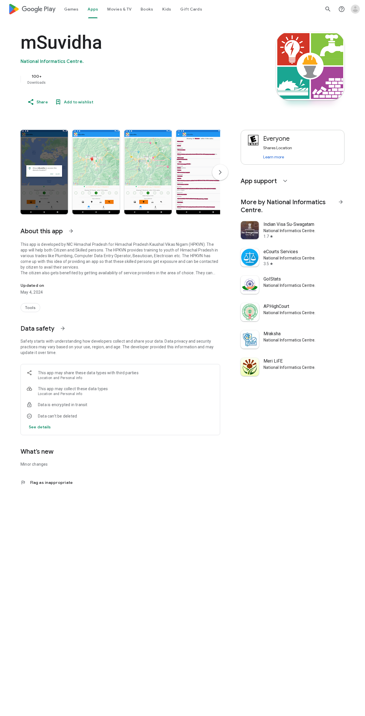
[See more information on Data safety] (63, 328)
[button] (44, 172)
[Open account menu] (355, 9)
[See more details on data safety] (40, 427)
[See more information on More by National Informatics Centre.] (341, 202)
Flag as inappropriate (47, 482)
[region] (135, 79)
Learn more (273, 156)
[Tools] (30, 307)
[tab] (71, 9)
